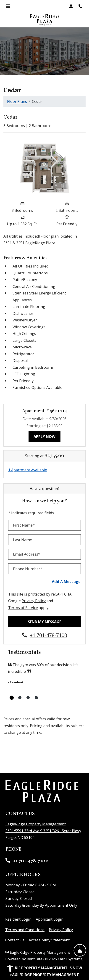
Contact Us (14, 940)
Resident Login (18, 919)
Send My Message (44, 621)
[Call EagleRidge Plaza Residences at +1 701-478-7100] (81, 6)
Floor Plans (17, 101)
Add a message (66, 581)
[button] (72, 6)
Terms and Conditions (24, 929)
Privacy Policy (34, 600)
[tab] (11, 697)
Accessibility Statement (49, 940)
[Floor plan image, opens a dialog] (44, 167)
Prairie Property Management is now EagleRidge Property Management (44, 971)
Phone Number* (27, 568)
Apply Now (47, 436)
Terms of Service (23, 607)
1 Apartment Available (27, 469)
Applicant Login (49, 919)
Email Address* (26, 554)
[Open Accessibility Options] (9, 969)
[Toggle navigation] (8, 6)
